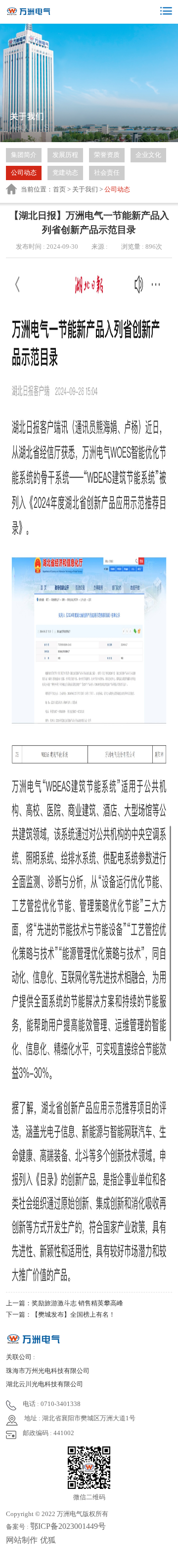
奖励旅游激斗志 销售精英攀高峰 (77, 1303)
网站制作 (22, 1540)
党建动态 (65, 172)
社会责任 (107, 172)
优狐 (48, 1540)
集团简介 (24, 154)
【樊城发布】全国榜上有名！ (73, 1314)
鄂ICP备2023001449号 (68, 1526)
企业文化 (148, 154)
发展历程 (65, 154)
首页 (59, 189)
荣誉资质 (107, 154)
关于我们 (85, 189)
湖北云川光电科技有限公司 (44, 1384)
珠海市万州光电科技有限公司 (47, 1370)
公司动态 (24, 172)
